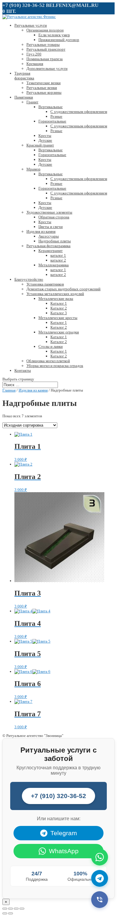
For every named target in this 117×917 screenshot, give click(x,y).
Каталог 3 (58, 313)
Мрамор (33, 169)
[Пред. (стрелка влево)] (4, 913)
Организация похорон (45, 30)
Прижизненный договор (58, 39)
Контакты (22, 370)
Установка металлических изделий (55, 293)
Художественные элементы (49, 212)
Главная (9, 390)
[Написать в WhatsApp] (99, 857)
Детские (45, 140)
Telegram (63, 833)
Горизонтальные (52, 121)
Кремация (34, 63)
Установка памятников (45, 284)
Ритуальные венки (41, 87)
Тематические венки (43, 83)
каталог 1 (58, 255)
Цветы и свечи (50, 226)
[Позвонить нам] (99, 899)
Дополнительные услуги (47, 68)
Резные (56, 116)
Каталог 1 (58, 303)
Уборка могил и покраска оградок (54, 365)
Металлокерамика (53, 265)
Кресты (44, 135)
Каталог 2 (58, 308)
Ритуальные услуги (30, 25)
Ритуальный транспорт (45, 49)
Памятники (23, 97)
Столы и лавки (50, 346)
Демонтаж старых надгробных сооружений (63, 289)
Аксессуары (48, 236)
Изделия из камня (41, 231)
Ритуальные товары (43, 44)
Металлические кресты (57, 317)
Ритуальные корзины (44, 92)
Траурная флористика (24, 75)
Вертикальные (50, 107)
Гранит (32, 102)
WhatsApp (64, 850)
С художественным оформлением (78, 111)
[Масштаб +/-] (22, 909)
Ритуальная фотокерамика (48, 246)
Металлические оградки (58, 332)
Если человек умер (54, 35)
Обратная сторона (53, 217)
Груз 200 (33, 54)
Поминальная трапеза (44, 59)
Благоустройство (28, 279)
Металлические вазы (55, 298)
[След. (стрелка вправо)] (10, 913)
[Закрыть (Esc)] (4, 909)
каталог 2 (58, 260)
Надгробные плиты (54, 241)
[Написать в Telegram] (99, 878)
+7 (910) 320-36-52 (23, 5)
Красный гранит (40, 145)
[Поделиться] (10, 909)
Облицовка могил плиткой (48, 361)
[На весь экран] (16, 909)
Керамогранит (50, 250)
